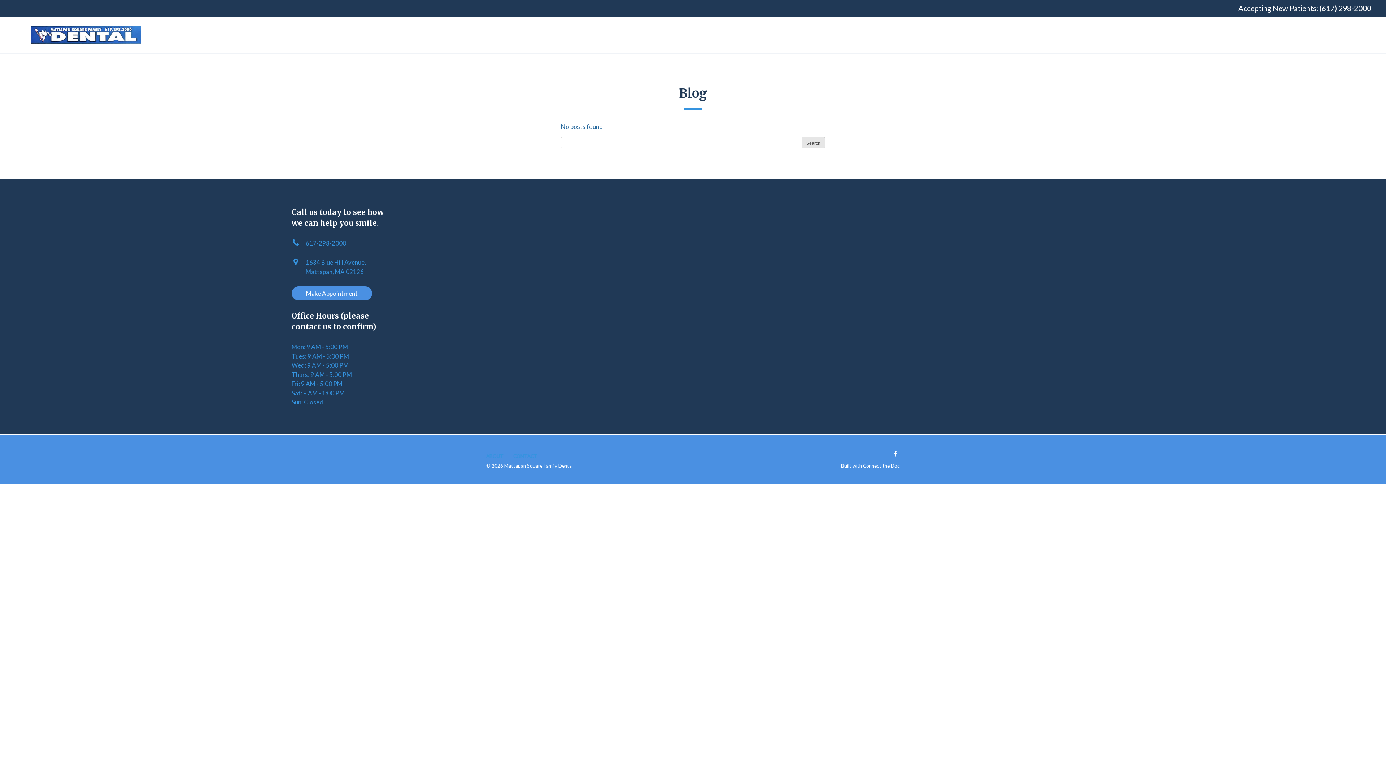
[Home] (86, 35)
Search (813, 143)
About (495, 456)
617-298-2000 (326, 243)
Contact (525, 456)
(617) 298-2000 (1345, 8)
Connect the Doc (881, 466)
